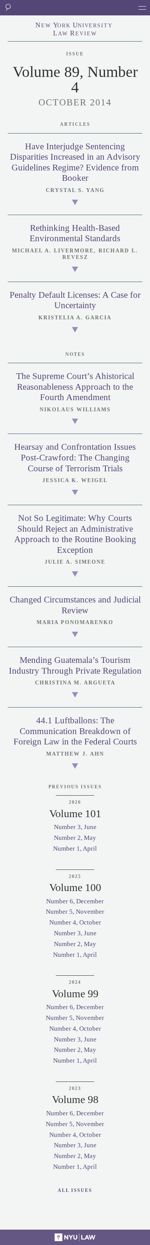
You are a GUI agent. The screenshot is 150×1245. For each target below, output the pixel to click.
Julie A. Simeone (75, 562)
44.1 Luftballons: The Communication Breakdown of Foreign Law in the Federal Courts (75, 731)
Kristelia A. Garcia (75, 317)
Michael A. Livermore (53, 251)
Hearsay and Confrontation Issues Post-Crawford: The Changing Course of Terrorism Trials (75, 457)
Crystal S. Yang (75, 190)
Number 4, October (75, 922)
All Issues (75, 1190)
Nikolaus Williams (75, 409)
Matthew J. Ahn (75, 754)
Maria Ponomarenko (75, 622)
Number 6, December (75, 901)
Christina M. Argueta (75, 683)
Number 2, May (75, 837)
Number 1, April (75, 848)
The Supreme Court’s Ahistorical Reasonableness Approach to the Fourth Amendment (75, 386)
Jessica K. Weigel (75, 480)
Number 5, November (75, 911)
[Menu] (142, 7)
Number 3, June (75, 827)
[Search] (7, 7)
